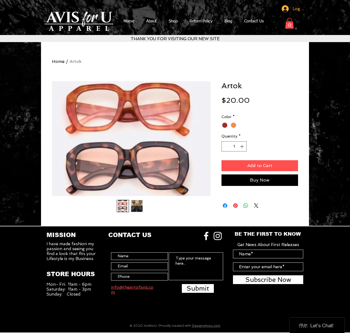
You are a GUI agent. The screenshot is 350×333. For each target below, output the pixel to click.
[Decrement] (225, 146)
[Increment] (242, 146)
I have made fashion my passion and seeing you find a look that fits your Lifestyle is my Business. (71, 251)
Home (58, 61)
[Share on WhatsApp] (246, 205)
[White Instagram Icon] (217, 235)
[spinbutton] (234, 146)
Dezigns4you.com (206, 326)
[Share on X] (256, 205)
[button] (289, 23)
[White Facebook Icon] (206, 235)
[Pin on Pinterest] (235, 205)
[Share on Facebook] (225, 205)
